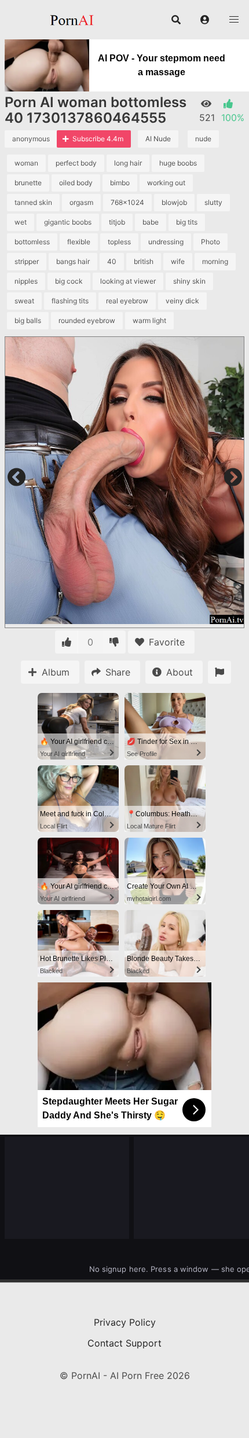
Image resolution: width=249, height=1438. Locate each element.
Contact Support (124, 1343)
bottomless (32, 241)
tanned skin (33, 202)
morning (215, 261)
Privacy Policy (125, 1322)
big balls (27, 320)
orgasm (81, 202)
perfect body (76, 163)
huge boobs (178, 163)
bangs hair (73, 261)
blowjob (174, 202)
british (143, 261)
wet (20, 222)
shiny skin (189, 281)
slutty (213, 202)
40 (111, 261)
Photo (210, 241)
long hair (128, 163)
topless (119, 241)
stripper (26, 261)
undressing (166, 241)
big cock (69, 281)
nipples (26, 281)
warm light (149, 320)
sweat (24, 300)
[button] (205, 20)
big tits (186, 222)
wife (178, 261)
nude (203, 138)
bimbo (120, 182)
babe (150, 222)
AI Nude (158, 138)
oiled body (76, 182)
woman (26, 163)
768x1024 (127, 202)
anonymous (31, 138)
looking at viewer (128, 281)
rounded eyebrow (86, 320)
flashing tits (70, 300)
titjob (117, 222)
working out (166, 182)
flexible (78, 241)
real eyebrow (127, 300)
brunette (28, 182)
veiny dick (182, 300)
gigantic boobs (67, 222)
